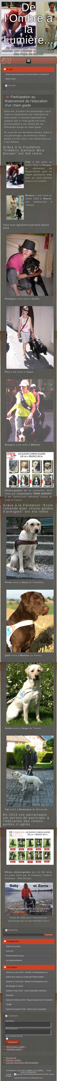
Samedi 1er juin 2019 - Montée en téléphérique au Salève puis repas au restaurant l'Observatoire (26, 974)
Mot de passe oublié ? (16, 1047)
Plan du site (11, 1058)
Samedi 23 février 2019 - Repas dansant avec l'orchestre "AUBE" (29, 1002)
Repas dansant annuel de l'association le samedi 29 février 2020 (27, 76)
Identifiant (9, 1021)
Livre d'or (9, 951)
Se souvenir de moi (13, 1036)
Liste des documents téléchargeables (22, 1063)
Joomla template (8, 1075)
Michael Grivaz (37, 1078)
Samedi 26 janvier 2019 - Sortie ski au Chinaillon (26, 1009)
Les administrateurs (14, 960)
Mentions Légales (13, 1060)
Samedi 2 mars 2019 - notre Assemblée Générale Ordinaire (26, 993)
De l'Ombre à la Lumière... (28, 23)
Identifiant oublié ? (14, 1049)
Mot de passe (11, 1028)
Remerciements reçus (15, 956)
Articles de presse (13, 946)
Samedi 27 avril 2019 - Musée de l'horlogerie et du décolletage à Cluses (26, 984)
